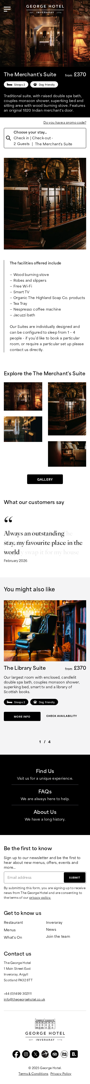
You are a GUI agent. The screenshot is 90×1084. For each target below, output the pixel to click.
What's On (13, 937)
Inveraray (54, 922)
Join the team (58, 936)
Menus (10, 929)
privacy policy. (40, 897)
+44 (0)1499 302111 (18, 993)
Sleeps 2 (19, 84)
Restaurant (13, 922)
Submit (74, 877)
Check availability (61, 716)
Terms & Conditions (33, 1073)
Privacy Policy (61, 1073)
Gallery (45, 479)
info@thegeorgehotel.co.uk (24, 999)
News (51, 929)
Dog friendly (47, 84)
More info (22, 716)
